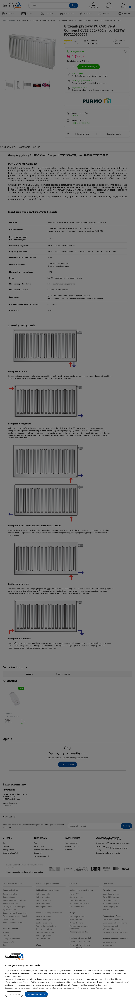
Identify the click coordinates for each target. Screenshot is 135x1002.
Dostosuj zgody (14, 994)
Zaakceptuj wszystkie (36, 994)
